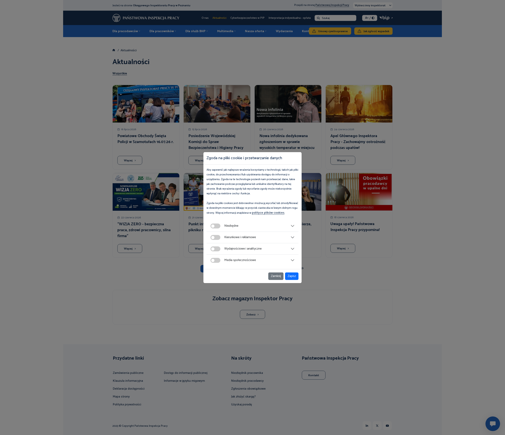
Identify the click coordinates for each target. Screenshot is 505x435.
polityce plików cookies (268, 212)
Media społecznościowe (240, 260)
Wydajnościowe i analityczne (243, 248)
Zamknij (276, 276)
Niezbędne (231, 225)
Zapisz (292, 276)
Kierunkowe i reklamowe (240, 237)
